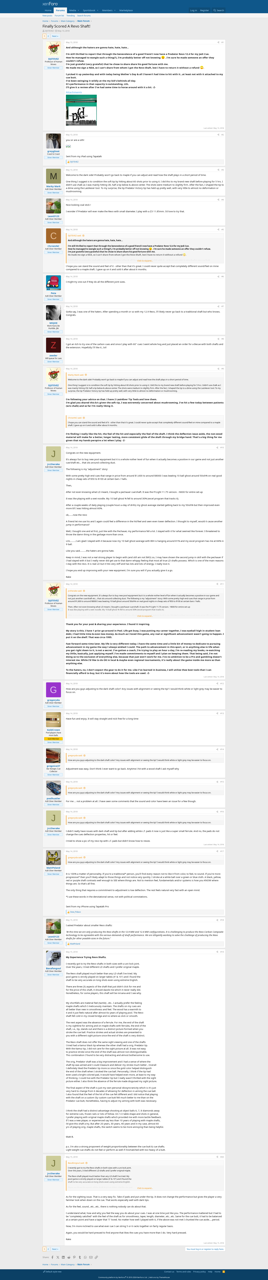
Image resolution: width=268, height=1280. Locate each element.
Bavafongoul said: (76, 1163)
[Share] (218, 42)
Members (107, 10)
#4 (222, 199)
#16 (222, 811)
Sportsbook (89, 10)
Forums (60, 10)
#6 (222, 276)
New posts (47, 15)
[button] (78, 10)
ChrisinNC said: (75, 417)
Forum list (59, 15)
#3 (222, 170)
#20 (222, 1157)
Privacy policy (199, 1271)
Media (72, 10)
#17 (222, 851)
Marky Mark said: (76, 374)
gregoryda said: (75, 755)
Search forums (84, 15)
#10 (222, 447)
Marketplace (126, 10)
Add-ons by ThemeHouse (159, 1277)
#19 (222, 952)
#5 (222, 229)
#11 (222, 584)
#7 (222, 306)
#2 (222, 134)
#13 (222, 713)
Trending (71, 15)
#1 (222, 42)
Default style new (53, 1271)
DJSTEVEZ (49, 30)
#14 (222, 749)
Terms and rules (183, 1271)
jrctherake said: (75, 590)
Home (48, 10)
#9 (222, 368)
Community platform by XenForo (122, 1277)
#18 (222, 920)
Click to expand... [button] (145, 260)
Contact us (169, 1271)
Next (54, 36)
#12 (222, 683)
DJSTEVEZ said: (74, 235)
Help (210, 1271)
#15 (222, 781)
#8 (222, 339)
